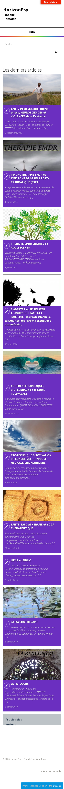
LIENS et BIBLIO (21, 560)
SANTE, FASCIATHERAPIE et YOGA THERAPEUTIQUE (32, 526)
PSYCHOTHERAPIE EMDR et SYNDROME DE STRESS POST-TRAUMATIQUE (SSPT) (30, 178)
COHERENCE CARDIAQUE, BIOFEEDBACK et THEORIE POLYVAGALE (28, 389)
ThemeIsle (56, 771)
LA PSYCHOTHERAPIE (24, 622)
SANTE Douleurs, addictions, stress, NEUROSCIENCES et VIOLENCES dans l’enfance (30, 112)
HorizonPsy (15, 9)
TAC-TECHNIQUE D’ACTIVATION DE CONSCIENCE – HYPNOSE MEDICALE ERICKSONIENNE (31, 459)
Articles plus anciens (14, 720)
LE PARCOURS (20, 684)
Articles (8, 44)
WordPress (41, 758)
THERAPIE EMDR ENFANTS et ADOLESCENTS (29, 245)
